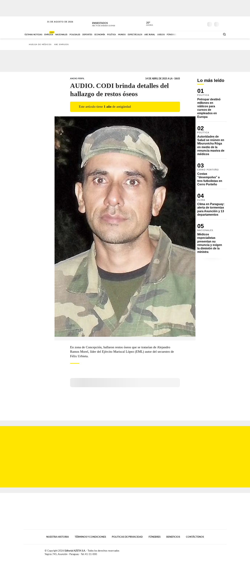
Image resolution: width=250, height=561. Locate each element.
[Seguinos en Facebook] (185, 23)
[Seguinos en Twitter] (191, 23)
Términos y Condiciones (90, 537)
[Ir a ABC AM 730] (198, 34)
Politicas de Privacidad (127, 537)
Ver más (212, 105)
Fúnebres (155, 537)
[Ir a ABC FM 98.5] (213, 34)
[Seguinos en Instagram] (202, 23)
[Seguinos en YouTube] (196, 23)
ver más (147, 24)
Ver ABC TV (110, 23)
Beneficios (173, 537)
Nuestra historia (57, 537)
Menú (223, 24)
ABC (34, 23)
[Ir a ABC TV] (188, 34)
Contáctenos (195, 537)
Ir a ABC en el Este (57, 25)
